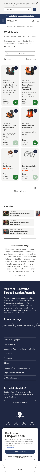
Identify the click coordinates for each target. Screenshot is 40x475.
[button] (11, 238)
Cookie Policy (10, 447)
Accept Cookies (20, 451)
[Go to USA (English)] (34, 9)
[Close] (33, 430)
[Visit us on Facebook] (8, 423)
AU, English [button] (10, 22)
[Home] (3, 21)
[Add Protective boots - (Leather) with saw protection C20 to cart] (15, 102)
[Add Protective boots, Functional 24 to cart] (35, 142)
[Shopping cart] (32, 20)
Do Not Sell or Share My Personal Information (20, 457)
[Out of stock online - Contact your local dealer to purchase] (15, 142)
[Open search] (27, 20)
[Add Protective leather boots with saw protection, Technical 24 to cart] (35, 102)
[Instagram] (16, 423)
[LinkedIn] (24, 423)
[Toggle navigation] (37, 20)
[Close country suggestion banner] (37, 3)
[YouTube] (32, 423)
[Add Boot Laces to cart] (15, 177)
